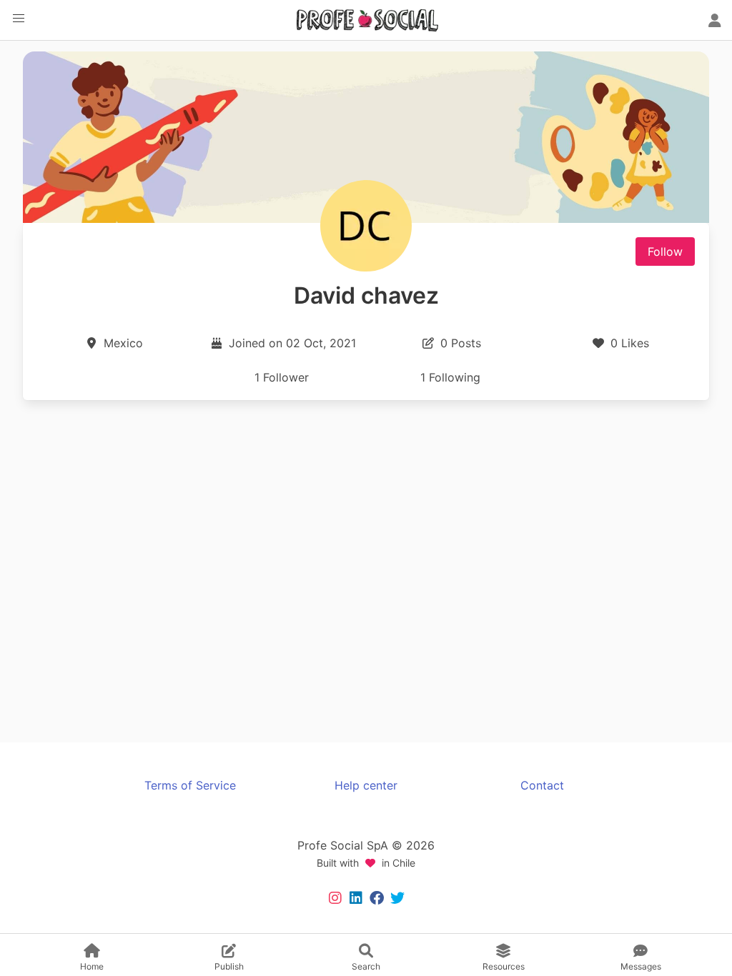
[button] (18, 18)
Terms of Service (190, 785)
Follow (665, 251)
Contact (542, 785)
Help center (366, 785)
